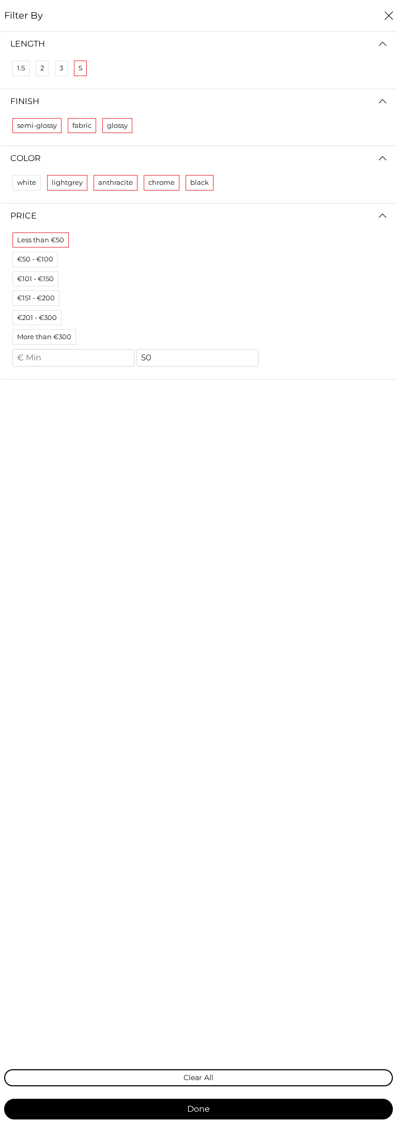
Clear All (198, 1077)
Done (198, 1109)
